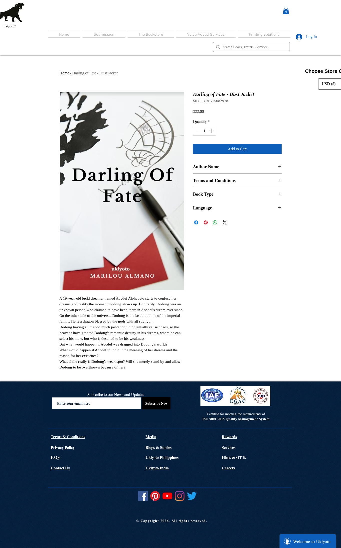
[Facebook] (143, 496)
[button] (286, 10)
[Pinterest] (155, 496)
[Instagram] (179, 496)
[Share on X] (225, 222)
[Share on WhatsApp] (215, 222)
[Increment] (211, 131)
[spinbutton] (204, 131)
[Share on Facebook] (196, 222)
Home (64, 73)
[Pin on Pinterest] (206, 222)
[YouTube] (167, 496)
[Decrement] (197, 131)
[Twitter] (192, 496)
